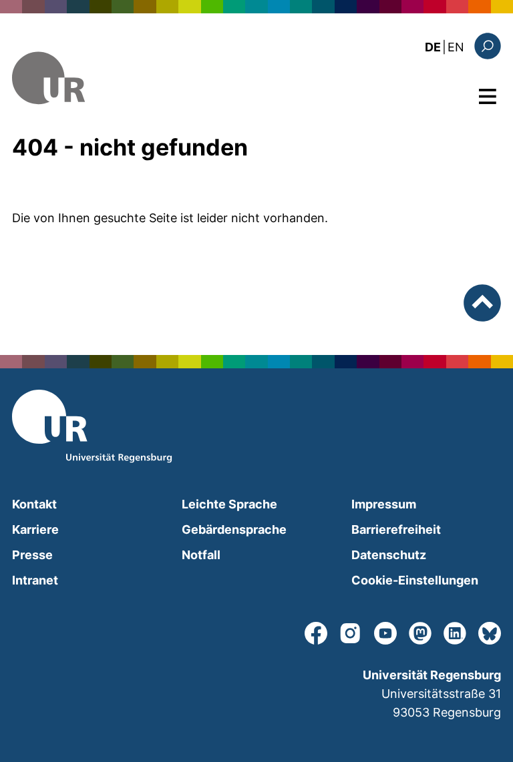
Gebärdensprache (234, 529)
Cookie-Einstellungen (414, 580)
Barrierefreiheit (396, 529)
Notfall (201, 555)
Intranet (35, 580)
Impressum (383, 504)
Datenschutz (388, 555)
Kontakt (34, 504)
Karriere (35, 529)
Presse (32, 555)
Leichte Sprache (229, 504)
